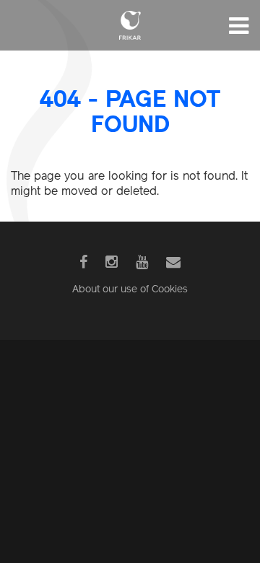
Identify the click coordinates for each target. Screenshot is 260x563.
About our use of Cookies (130, 289)
